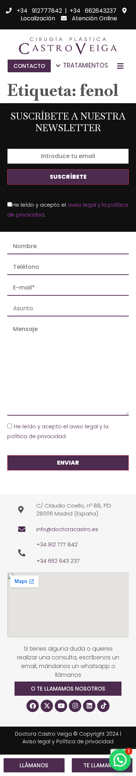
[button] (68, 689)
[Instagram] (75, 706)
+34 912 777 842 (57, 544)
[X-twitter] (47, 706)
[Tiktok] (103, 706)
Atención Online (94, 18)
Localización (38, 18)
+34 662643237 (93, 11)
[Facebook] (32, 706)
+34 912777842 (39, 11)
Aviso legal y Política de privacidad (68, 741)
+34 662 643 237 (58, 561)
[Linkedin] (89, 706)
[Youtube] (61, 706)
